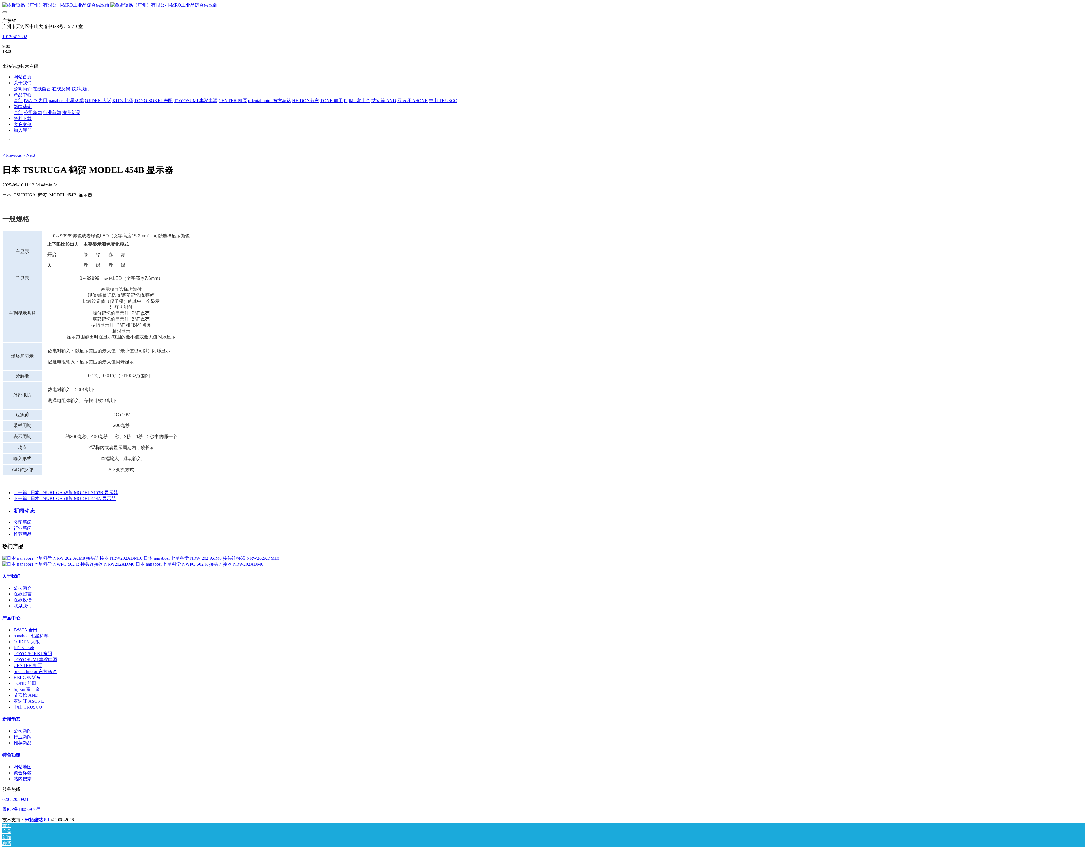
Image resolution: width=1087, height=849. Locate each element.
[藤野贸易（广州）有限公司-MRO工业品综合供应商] (543, 5)
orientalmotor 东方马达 (35, 671)
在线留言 (23, 593)
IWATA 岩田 (25, 629)
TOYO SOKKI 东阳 (33, 653)
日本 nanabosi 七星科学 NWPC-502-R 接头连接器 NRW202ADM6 (199, 564)
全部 (18, 100)
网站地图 (23, 766)
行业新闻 (23, 528)
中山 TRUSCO (28, 707)
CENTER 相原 (28, 665)
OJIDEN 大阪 (27, 641)
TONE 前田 (25, 683)
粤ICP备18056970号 (21, 809)
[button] (12, 155)
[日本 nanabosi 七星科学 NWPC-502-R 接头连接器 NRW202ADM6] (69, 564)
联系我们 (23, 605)
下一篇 (65, 498)
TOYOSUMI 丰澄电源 (35, 659)
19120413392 (14, 36)
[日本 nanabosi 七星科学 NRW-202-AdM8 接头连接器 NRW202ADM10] (73, 558)
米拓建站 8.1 (37, 819)
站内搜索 (23, 778)
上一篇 (66, 492)
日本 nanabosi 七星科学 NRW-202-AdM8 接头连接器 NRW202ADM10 (211, 558)
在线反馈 (23, 599)
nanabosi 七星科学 (31, 635)
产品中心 (11, 618)
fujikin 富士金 (27, 689)
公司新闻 (23, 522)
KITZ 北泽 (24, 647)
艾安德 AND (26, 695)
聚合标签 (23, 772)
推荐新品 (23, 534)
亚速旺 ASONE (29, 701)
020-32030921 (15, 799)
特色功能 (11, 754)
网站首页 (23, 76)
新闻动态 (11, 719)
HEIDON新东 (27, 677)
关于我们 (11, 576)
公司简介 (23, 588)
